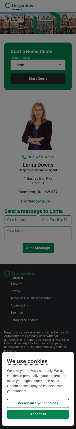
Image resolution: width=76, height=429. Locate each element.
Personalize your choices (38, 403)
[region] (38, 389)
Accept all (38, 414)
